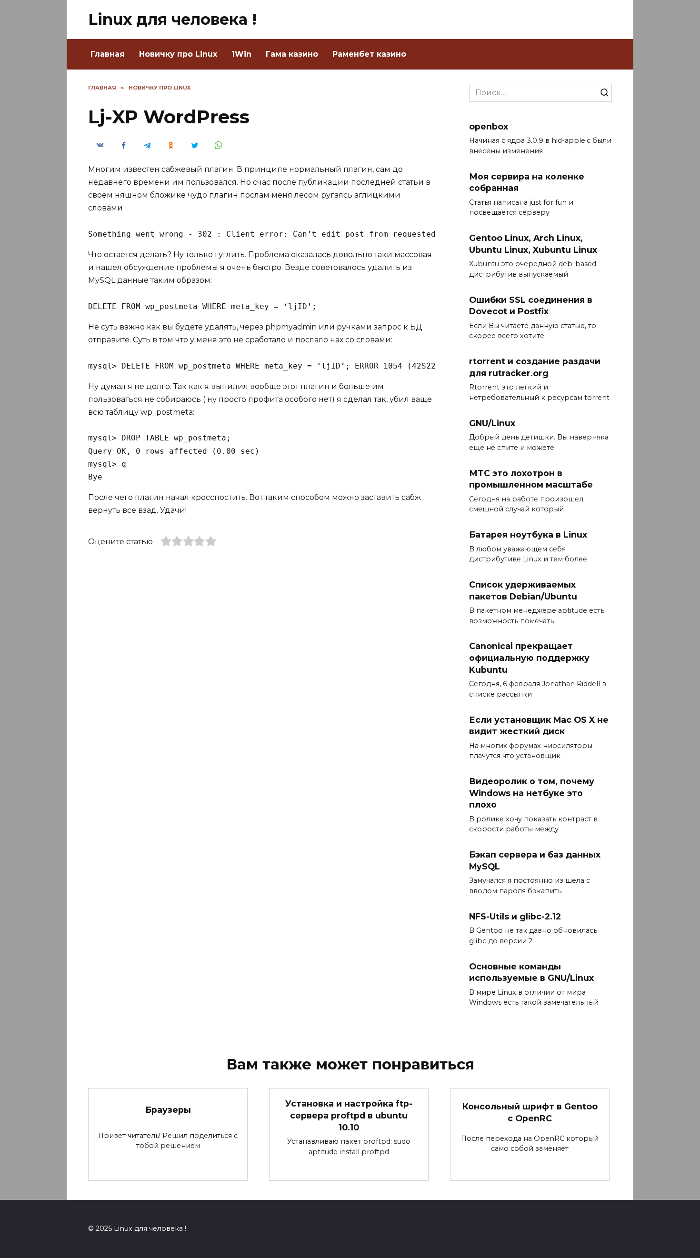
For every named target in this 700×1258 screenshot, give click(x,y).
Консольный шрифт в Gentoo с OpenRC (530, 1112)
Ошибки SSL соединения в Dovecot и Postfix (530, 305)
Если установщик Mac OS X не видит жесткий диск (539, 725)
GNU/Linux (492, 423)
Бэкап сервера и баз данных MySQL (534, 860)
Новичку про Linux (178, 54)
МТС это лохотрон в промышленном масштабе (531, 478)
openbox (488, 126)
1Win (241, 54)
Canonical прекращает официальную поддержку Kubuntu (529, 657)
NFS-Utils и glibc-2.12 (515, 916)
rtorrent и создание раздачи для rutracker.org (534, 367)
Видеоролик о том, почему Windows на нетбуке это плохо (531, 792)
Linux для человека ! (172, 19)
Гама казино (292, 54)
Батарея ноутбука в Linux (528, 534)
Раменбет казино (369, 54)
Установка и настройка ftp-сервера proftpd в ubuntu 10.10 (348, 1115)
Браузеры (168, 1109)
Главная (107, 54)
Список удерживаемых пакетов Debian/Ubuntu (523, 590)
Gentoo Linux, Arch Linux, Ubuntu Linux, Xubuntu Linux (533, 244)
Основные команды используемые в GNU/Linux (531, 972)
